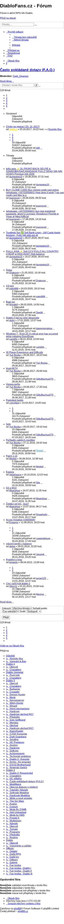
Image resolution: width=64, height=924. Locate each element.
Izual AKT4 (12, 368)
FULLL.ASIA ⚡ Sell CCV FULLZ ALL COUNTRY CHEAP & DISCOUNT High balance (32, 252)
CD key (10, 286)
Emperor (13, 522)
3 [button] (6, 100)
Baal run (10, 302)
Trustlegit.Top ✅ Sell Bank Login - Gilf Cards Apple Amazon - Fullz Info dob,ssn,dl (33, 234)
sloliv (12, 320)
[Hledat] (36, 25)
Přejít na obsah (8, 18)
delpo (12, 546)
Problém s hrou (14, 559)
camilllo (13, 339)
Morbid (13, 458)
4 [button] (6, 103)
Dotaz (9, 270)
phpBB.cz (23, 911)
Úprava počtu (13, 384)
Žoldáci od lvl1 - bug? (17, 504)
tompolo (13, 562)
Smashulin (41, 514)
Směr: (23, 611)
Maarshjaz (14, 490)
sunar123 (41, 578)
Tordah (39, 450)
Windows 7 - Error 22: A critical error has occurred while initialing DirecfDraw (32, 335)
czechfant (14, 403)
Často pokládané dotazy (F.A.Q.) (27, 70)
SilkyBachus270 (44, 379)
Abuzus (40, 594)
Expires (10, 472)
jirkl (38, 148)
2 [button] (6, 98)
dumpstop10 (15, 176)
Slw (38, 482)
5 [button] (6, 106)
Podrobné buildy (14, 400)
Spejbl (39, 312)
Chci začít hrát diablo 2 (18, 583)
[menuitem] (24, 37)
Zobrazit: (7, 608)
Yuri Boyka (15, 355)
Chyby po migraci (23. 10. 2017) (23, 126)
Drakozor (14, 272)
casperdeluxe (43, 538)
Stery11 (13, 586)
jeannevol (14, 198)
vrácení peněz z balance (19, 543)
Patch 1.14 (11, 456)
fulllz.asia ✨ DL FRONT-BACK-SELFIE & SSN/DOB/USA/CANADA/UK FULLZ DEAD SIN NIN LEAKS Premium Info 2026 (34, 171)
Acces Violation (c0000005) (20, 520)
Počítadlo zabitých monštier (20, 440)
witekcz (13, 129)
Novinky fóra (54, 129)
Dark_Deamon (20, 76)
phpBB (17, 908)
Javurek (40, 554)
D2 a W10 (11, 488)
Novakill (13, 304)
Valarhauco (15, 474)
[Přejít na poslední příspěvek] (41, 148)
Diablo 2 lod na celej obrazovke (22, 318)
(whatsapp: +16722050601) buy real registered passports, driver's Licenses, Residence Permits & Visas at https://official (32, 214)
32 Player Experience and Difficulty (24, 352)
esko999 (13, 288)
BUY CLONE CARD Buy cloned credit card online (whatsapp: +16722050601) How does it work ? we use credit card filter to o (35, 193)
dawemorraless (44, 328)
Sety (8, 424)
